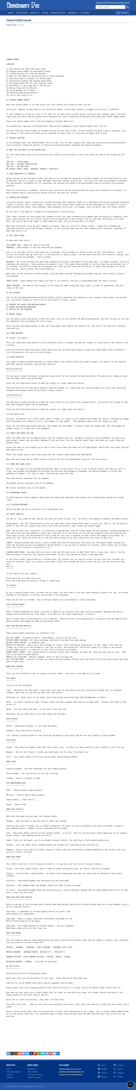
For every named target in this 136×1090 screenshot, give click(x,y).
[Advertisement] (68, 43)
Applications (22, 13)
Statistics (9, 1077)
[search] (127, 7)
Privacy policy (28, 1086)
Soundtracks (31, 1069)
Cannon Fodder (11, 25)
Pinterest (104, 1073)
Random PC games (34, 1077)
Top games (84, 13)
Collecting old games (13, 1072)
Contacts (9, 1074)
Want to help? (122, 13)
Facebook (120, 1065)
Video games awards (34, 1074)
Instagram (120, 1073)
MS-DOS (45, 13)
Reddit (103, 1065)
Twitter (119, 1069)
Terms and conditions (13, 1086)
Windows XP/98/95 (58, 13)
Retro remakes (32, 1072)
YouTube (104, 1069)
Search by (34, 13)
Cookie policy (38, 1086)
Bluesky (103, 1077)
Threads (120, 1077)
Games (10, 13)
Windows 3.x (73, 13)
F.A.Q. (8, 1069)
